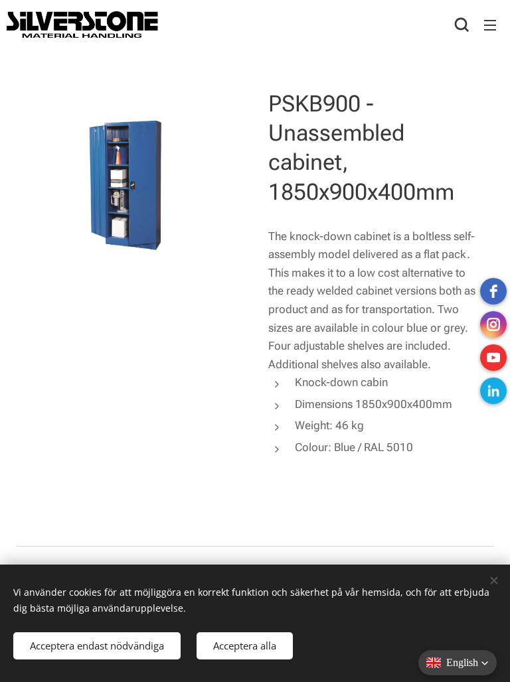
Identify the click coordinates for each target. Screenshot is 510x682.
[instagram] (493, 324)
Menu (490, 24)
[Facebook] (493, 291)
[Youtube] (493, 357)
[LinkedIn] (493, 390)
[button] (462, 24)
